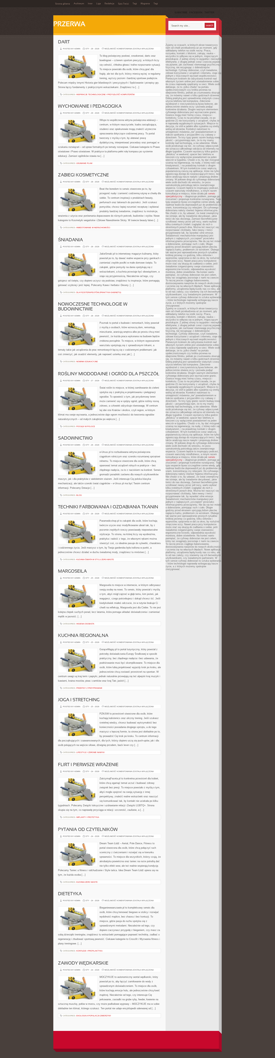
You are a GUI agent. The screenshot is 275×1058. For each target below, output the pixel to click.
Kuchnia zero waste (87, 882)
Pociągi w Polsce (85, 426)
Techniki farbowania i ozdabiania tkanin (108, 507)
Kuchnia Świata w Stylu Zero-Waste (95, 559)
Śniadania (70, 240)
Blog (79, 495)
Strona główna (62, 4)
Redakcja (109, 4)
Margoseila (72, 571)
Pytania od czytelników (88, 830)
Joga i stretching (79, 700)
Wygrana (145, 4)
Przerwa (69, 24)
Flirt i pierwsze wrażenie (88, 765)
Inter (90, 4)
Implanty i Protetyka (87, 817)
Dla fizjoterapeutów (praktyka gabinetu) (98, 292)
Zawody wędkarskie (83, 963)
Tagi (135, 4)
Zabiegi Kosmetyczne (83, 175)
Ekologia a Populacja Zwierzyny (93, 1016)
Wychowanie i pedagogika (90, 106)
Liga (98, 4)
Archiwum (79, 4)
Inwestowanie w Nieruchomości (93, 228)
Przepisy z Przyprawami (89, 688)
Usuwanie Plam (84, 163)
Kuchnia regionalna (83, 636)
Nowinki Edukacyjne (87, 362)
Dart (64, 42)
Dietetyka (70, 894)
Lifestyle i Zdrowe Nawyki (90, 752)
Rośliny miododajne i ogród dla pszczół (108, 374)
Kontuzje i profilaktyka (89, 951)
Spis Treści (123, 4)
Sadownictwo (75, 438)
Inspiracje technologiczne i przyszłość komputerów (105, 94)
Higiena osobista (85, 624)
